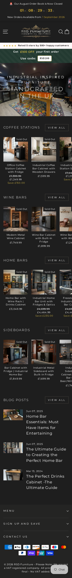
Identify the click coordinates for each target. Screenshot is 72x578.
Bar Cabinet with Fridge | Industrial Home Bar (16, 371)
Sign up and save (22, 523)
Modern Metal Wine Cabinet (16, 236)
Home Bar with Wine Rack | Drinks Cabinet (16, 301)
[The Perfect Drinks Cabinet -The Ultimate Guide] (13, 474)
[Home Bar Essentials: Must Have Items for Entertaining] (13, 414)
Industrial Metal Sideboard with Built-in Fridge (43, 371)
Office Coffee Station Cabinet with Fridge (15, 168)
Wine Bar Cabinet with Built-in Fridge (44, 238)
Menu (9, 510)
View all (57, 127)
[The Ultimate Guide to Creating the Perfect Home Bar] (13, 447)
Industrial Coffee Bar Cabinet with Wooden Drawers (43, 168)
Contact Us (15, 536)
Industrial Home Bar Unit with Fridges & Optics (44, 301)
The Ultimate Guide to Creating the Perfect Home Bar (46, 455)
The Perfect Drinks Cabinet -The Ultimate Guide (45, 482)
